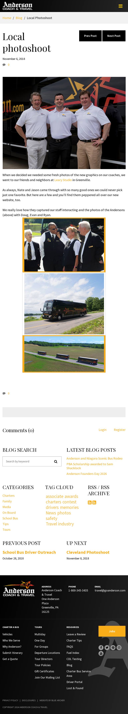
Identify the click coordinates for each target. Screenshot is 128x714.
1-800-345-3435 (78, 590)
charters (53, 502)
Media (6, 507)
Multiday (39, 634)
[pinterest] (113, 647)
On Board (9, 512)
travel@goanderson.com (110, 590)
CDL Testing (74, 659)
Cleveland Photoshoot (88, 552)
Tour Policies (42, 665)
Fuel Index (72, 653)
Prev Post (90, 36)
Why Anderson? (11, 646)
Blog (19, 18)
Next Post (113, 36)
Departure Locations (47, 653)
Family (7, 501)
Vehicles (7, 634)
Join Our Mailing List (47, 677)
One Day (39, 640)
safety (51, 518)
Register (120, 430)
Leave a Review (76, 634)
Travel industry (60, 524)
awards (71, 496)
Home (6, 18)
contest (69, 502)
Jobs (112, 631)
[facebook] (101, 647)
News (51, 513)
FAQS (69, 646)
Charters (8, 495)
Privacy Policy (10, 700)
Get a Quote (10, 659)
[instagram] (119, 647)
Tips (5, 524)
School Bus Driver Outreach (29, 552)
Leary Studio (63, 180)
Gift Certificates (44, 671)
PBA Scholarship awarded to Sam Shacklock (89, 466)
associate (54, 496)
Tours (6, 529)
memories (69, 507)
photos (64, 513)
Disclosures (29, 700)
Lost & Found (74, 688)
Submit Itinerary (12, 653)
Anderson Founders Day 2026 (86, 474)
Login (102, 430)
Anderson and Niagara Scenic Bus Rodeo (94, 458)
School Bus (10, 518)
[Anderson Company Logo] (17, 8)
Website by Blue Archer (52, 700)
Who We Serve (11, 640)
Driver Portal (74, 682)
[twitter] (107, 647)
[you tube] (101, 653)
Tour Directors (43, 659)
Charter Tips (74, 640)
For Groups (41, 646)
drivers (52, 507)
